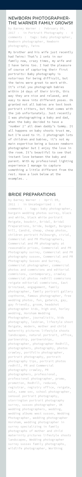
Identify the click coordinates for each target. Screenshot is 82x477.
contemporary (39, 274)
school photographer (53, 392)
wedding (55, 409)
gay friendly (18, 304)
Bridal (45, 222)
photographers (19, 348)
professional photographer (30, 378)
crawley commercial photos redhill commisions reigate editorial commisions (39, 278)
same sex (26, 392)
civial (64, 235)
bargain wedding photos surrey (33, 213)
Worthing (56, 448)
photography (44, 348)
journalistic (43, 317)
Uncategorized (39, 204)
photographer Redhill (50, 344)
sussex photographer (39, 405)
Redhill (34, 383)
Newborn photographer (25, 41)
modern (29, 326)
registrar (16, 387)
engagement (36, 287)
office (66, 335)
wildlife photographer (26, 448)
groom (37, 304)
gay (63, 300)
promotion (16, 383)
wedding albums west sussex (31, 413)
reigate (63, 387)
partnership (18, 339)
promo (60, 378)
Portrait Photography (45, 33)
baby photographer (55, 37)
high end (49, 309)
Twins (35, 46)
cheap (37, 230)
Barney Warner (25, 28)
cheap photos (55, 230)
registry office (41, 387)
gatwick (51, 300)
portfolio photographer (43, 352)
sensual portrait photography (32, 396)
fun (39, 300)
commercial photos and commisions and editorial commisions (39, 269)
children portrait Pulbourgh (32, 235)
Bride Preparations (32, 194)
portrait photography (25, 357)
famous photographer (44, 296)
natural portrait (43, 335)
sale (11, 392)
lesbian (37, 322)
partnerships (41, 339)
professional (45, 374)
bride (37, 226)
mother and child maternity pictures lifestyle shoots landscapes (39, 330)
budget (50, 226)
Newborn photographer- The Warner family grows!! (40, 20)
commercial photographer (28, 265)
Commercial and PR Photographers (35, 239)
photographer (18, 344)
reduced (49, 383)
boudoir (30, 222)
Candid (24, 230)
